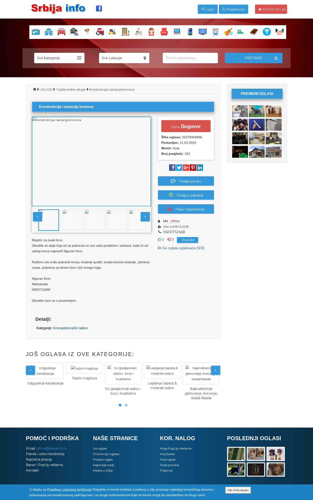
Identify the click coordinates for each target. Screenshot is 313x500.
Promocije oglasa (106, 454)
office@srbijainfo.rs (51, 448)
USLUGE (46, 89)
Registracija (235, 9)
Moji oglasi (168, 459)
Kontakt (32, 470)
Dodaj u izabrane (190, 195)
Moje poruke (169, 465)
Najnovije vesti (103, 465)
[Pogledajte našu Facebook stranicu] (99, 8)
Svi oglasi (100, 448)
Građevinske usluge (70, 89)
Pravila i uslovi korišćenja (45, 454)
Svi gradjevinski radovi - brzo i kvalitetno (123, 391)
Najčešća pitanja (39, 459)
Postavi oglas (273, 9)
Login (209, 9)
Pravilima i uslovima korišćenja (69, 489)
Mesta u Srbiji (103, 470)
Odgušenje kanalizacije (45, 383)
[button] (59, 58)
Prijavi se (166, 470)
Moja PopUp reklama (176, 448)
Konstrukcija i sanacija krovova (111, 89)
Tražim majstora (84, 378)
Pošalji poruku (190, 181)
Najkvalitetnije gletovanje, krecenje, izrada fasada (201, 393)
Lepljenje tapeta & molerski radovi (162, 385)
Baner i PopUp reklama (44, 465)
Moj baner (167, 454)
